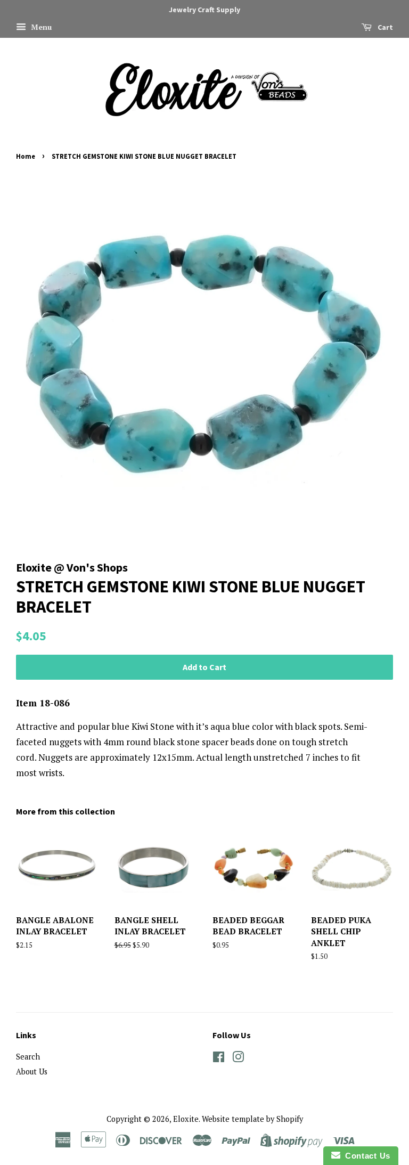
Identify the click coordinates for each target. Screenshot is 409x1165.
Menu (40, 27)
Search (28, 1057)
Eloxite (186, 1119)
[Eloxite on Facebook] (218, 1059)
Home (25, 156)
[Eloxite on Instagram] (238, 1059)
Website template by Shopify (252, 1119)
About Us (31, 1071)
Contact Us (365, 1155)
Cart (384, 27)
